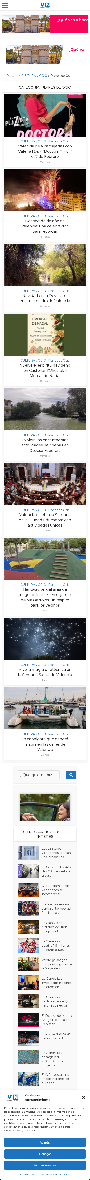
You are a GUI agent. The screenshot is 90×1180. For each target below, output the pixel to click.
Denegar (45, 1154)
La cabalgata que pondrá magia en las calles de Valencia (45, 744)
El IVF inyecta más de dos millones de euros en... (55, 1079)
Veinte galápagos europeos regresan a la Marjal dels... (57, 964)
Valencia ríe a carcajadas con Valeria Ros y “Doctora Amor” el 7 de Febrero (45, 151)
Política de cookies (27, 1174)
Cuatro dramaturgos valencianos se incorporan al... (56, 890)
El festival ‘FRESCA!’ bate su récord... (56, 1036)
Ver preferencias (45, 1165)
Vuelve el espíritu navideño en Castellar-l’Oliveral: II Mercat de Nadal (45, 370)
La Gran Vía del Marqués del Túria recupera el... (54, 927)
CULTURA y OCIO (34, 76)
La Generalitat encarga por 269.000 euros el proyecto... (54, 1059)
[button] (84, 1097)
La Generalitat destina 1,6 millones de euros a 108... (56, 946)
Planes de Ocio (59, 141)
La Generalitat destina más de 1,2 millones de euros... (55, 1001)
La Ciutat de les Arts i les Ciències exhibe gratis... (56, 871)
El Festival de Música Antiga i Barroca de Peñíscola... (57, 1020)
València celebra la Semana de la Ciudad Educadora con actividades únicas (45, 520)
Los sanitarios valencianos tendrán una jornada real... (56, 853)
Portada (12, 76)
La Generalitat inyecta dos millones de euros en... (56, 983)
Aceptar (45, 1142)
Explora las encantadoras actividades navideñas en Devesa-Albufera (45, 445)
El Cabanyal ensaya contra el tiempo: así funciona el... (56, 908)
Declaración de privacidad (55, 1174)
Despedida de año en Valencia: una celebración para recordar (45, 226)
